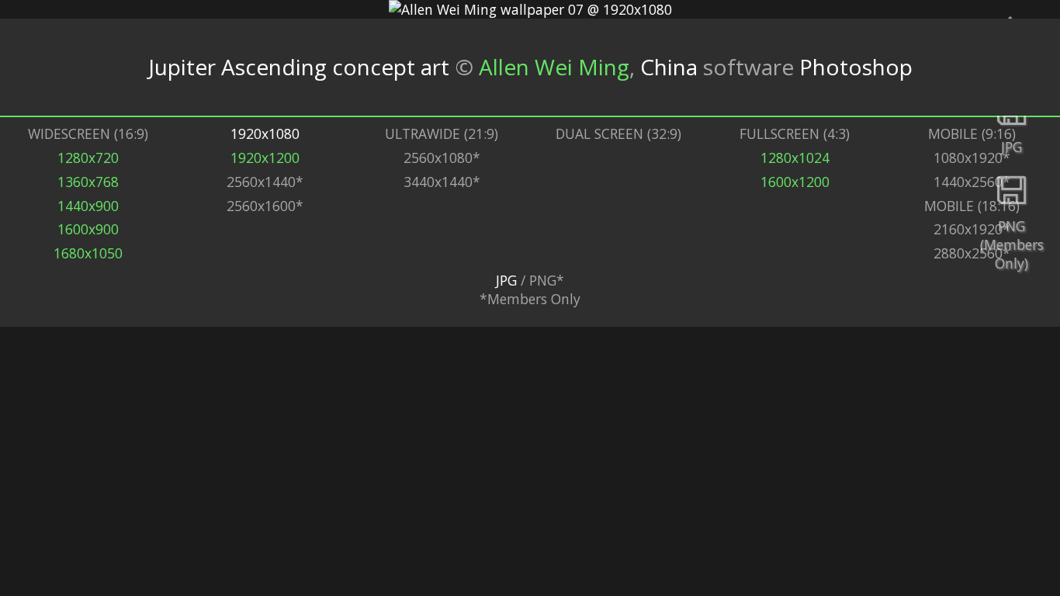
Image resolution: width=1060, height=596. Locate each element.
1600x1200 (795, 181)
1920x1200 (265, 157)
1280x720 (88, 157)
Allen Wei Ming (554, 66)
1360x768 (88, 181)
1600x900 (88, 229)
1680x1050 (88, 253)
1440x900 (88, 205)
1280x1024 (795, 157)
